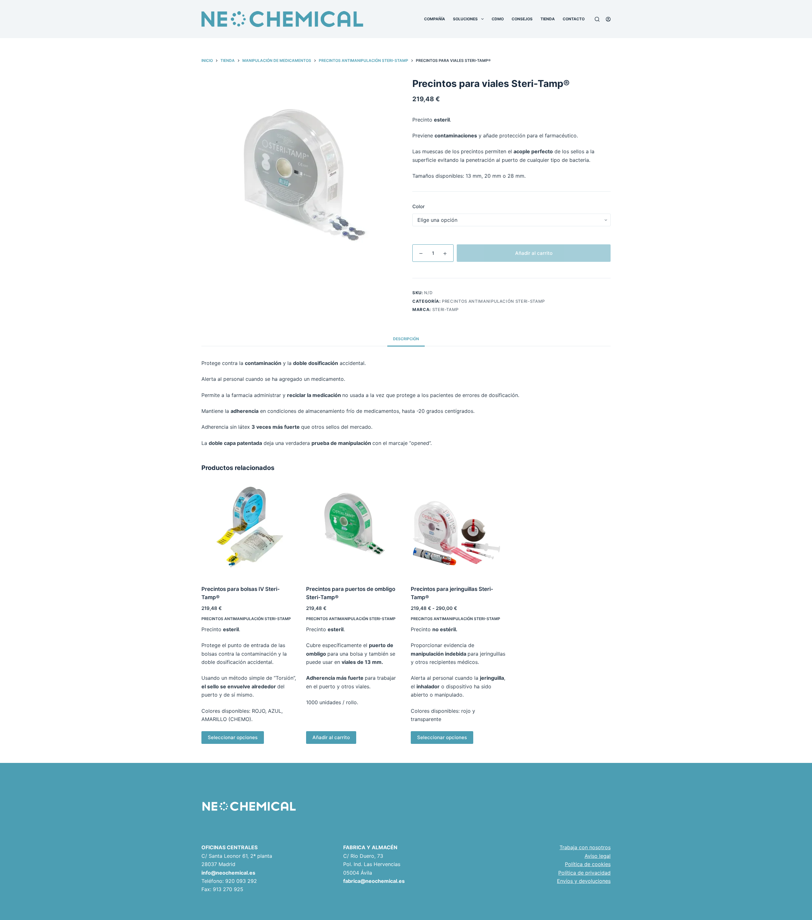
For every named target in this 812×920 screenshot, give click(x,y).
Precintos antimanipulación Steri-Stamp (493, 301)
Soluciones (465, 19)
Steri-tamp (445, 309)
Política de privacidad (584, 873)
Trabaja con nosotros (585, 847)
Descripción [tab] (406, 338)
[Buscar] (597, 19)
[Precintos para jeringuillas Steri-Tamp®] (458, 529)
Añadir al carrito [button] (331, 737)
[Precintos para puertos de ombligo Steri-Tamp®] (353, 529)
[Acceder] (608, 19)
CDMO (498, 19)
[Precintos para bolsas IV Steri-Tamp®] (249, 529)
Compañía (434, 19)
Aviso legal (598, 856)
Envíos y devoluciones (584, 881)
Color (418, 206)
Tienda (547, 19)
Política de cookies (588, 864)
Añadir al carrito (534, 253)
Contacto (574, 19)
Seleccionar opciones (233, 737)
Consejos (522, 19)
